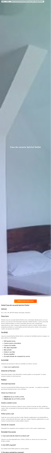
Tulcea (7, 1)
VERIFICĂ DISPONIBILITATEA (25, 301)
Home (3, 1)
